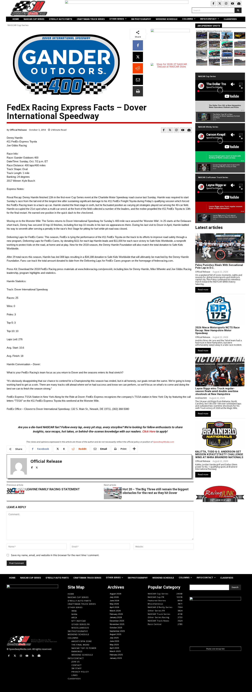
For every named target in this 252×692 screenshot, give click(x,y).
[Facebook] (213, 3)
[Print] (138, 91)
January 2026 (116, 617)
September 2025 (117, 631)
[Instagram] (226, 3)
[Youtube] (232, 3)
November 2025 (117, 624)
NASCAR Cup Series (18, 25)
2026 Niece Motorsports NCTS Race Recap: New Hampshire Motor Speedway (217, 330)
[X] (138, 57)
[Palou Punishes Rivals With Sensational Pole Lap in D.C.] (219, 248)
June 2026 (114, 600)
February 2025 (116, 654)
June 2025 (114, 641)
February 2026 (116, 614)
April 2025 (114, 648)
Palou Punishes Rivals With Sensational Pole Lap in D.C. (219, 266)
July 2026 (114, 597)
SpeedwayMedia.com (163, 442)
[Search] (238, 10)
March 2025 (115, 651)
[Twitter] (220, 3)
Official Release (18, 129)
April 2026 (114, 607)
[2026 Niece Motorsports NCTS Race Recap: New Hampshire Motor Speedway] (219, 310)
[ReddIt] (138, 68)
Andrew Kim (201, 398)
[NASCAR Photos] (239, 3)
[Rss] (33, 656)
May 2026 (114, 604)
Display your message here (215, 648)
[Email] (138, 80)
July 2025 (114, 638)
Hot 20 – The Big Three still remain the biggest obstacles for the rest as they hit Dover (156, 491)
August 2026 (115, 594)
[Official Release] (18, 466)
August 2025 (115, 634)
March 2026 (115, 610)
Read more (203, 289)
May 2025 (114, 644)
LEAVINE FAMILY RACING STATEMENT (53, 489)
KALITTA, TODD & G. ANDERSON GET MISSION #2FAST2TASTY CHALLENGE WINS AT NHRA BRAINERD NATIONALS (219, 454)
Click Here (148, 431)
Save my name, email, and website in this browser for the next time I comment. (55, 555)
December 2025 (117, 621)
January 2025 (116, 658)
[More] (134, 448)
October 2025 (116, 627)
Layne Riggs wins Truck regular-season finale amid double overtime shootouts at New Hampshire (216, 391)
